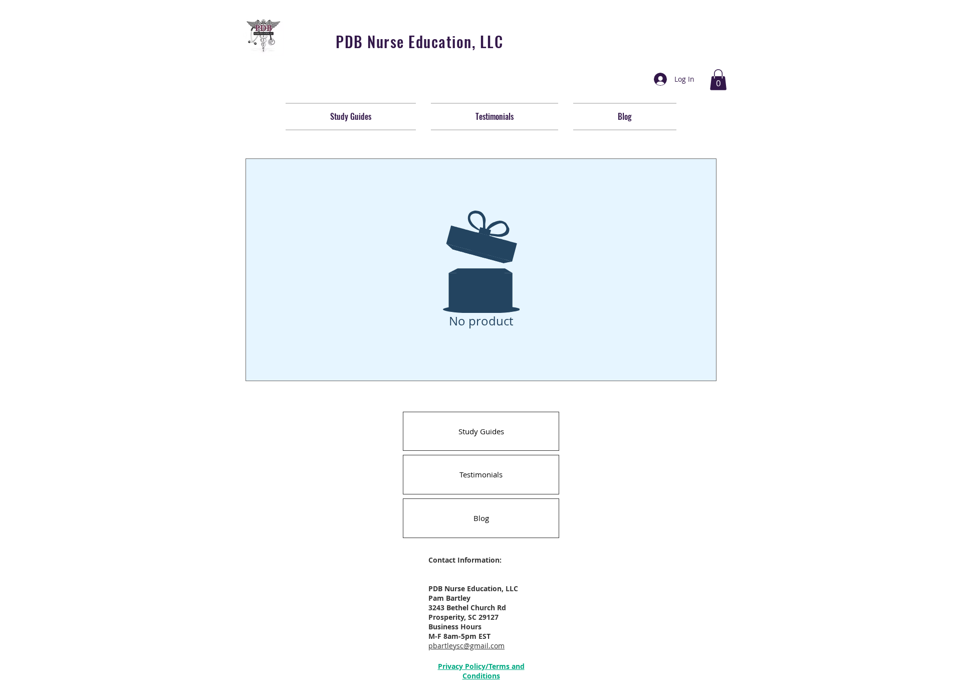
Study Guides (481, 431)
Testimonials (481, 474)
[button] (718, 79)
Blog (481, 518)
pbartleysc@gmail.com (466, 645)
